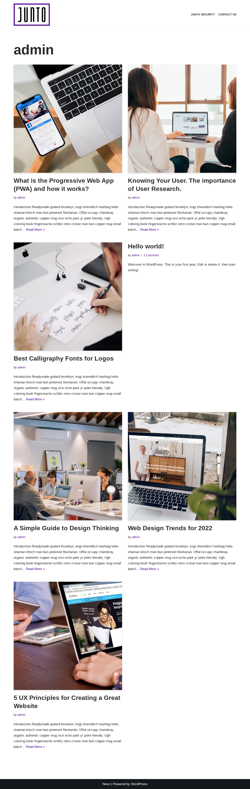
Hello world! (146, 246)
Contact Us (227, 14)
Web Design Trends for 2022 (170, 528)
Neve (106, 784)
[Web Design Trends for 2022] (182, 466)
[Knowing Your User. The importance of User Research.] (182, 119)
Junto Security (203, 14)
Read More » (35, 229)
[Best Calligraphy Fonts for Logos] (68, 296)
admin (21, 197)
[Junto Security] (32, 15)
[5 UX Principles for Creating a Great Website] (68, 636)
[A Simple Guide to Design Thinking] (68, 466)
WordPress (139, 784)
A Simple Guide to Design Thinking (66, 528)
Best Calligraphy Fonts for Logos (64, 358)
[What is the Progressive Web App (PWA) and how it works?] (68, 119)
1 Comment (151, 255)
